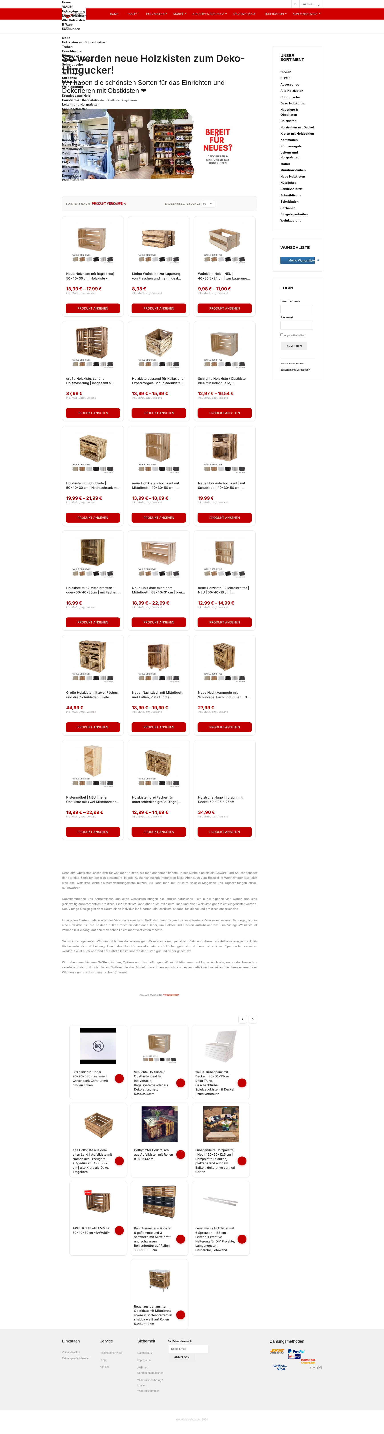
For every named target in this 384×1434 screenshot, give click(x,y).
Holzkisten (70, 11)
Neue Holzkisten (74, 15)
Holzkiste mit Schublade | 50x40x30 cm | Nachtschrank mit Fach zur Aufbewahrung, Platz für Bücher (92, 485)
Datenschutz (71, 175)
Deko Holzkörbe (292, 103)
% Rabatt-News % (180, 1341)
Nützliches (288, 182)
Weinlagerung (72, 86)
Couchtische (71, 51)
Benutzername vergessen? (295, 369)
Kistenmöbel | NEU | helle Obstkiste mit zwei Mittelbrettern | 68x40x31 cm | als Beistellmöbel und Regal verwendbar (93, 799)
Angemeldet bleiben (294, 335)
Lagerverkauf (72, 122)
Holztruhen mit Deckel (297, 127)
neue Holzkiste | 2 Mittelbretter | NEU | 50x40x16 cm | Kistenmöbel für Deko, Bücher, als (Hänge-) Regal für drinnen (224, 590)
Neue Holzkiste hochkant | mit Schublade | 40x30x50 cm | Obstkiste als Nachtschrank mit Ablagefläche (222, 485)
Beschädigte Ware (111, 1352)
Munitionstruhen (293, 170)
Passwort (286, 317)
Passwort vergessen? (292, 363)
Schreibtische (72, 64)
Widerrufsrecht (73, 180)
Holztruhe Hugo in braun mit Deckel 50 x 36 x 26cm (220, 799)
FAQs (66, 162)
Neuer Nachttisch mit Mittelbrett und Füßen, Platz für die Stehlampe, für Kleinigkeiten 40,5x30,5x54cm (157, 695)
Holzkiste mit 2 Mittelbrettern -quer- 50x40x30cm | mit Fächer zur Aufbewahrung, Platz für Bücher (91, 590)
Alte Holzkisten (73, 20)
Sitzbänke (69, 78)
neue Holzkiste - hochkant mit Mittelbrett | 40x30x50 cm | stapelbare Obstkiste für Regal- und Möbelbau (156, 485)
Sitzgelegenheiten (75, 73)
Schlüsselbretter (74, 109)
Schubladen (71, 29)
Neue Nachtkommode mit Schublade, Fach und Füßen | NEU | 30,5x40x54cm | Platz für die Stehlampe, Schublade (224, 695)
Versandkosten (73, 149)
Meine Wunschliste (301, 260)
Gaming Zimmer (74, 131)
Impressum (70, 166)
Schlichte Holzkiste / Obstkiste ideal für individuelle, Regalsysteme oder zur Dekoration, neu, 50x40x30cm (222, 381)
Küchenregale (72, 82)
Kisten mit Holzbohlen (297, 133)
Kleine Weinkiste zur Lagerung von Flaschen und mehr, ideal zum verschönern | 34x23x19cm (157, 276)
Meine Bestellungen (77, 144)
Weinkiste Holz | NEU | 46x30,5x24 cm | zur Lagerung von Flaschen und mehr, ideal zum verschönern (222, 276)
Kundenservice (305, 14)
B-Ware (67, 24)
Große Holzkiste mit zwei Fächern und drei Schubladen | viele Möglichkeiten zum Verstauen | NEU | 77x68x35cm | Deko (92, 695)
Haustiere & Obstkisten (79, 100)
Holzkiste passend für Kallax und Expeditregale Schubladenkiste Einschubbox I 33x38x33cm (158, 381)
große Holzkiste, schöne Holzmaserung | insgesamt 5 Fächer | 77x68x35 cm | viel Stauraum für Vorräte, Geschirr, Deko (90, 381)
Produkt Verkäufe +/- (109, 203)
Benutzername (290, 301)
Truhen (67, 46)
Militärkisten (71, 69)
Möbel (66, 38)
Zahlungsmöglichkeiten (76, 1358)
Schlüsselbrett (291, 189)
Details (93, 308)
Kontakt (68, 158)
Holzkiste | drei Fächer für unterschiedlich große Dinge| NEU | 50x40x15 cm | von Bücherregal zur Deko (155, 799)
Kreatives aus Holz (76, 95)
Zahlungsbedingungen (79, 153)
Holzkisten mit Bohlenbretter (83, 42)
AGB (65, 171)
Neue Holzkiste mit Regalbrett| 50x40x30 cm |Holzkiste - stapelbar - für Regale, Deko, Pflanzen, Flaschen (90, 276)
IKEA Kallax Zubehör (77, 60)
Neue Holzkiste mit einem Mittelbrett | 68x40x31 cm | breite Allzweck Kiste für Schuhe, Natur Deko (158, 590)
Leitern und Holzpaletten (81, 104)
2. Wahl (285, 78)
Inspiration (274, 14)
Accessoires (71, 113)
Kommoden (70, 55)
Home (66, 2)
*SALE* (67, 6)
